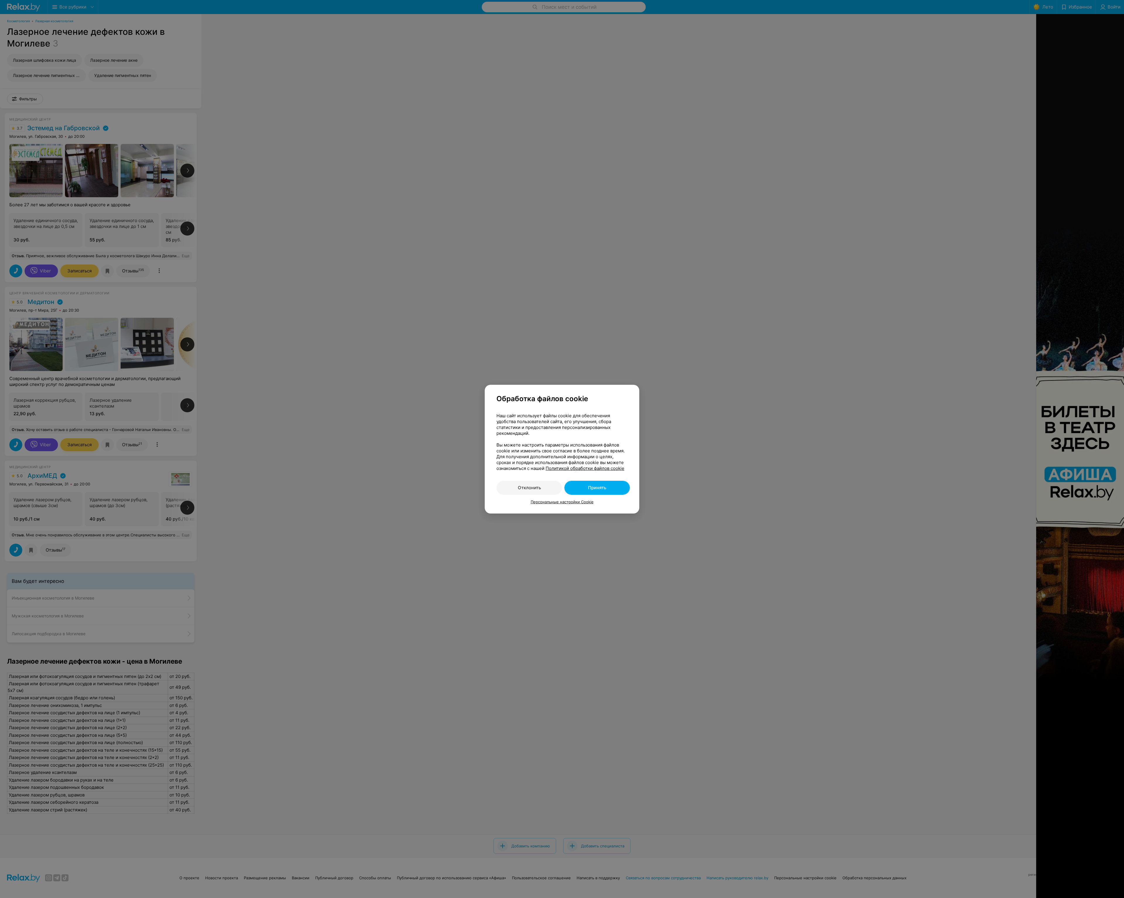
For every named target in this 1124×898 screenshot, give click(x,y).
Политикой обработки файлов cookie (585, 468)
